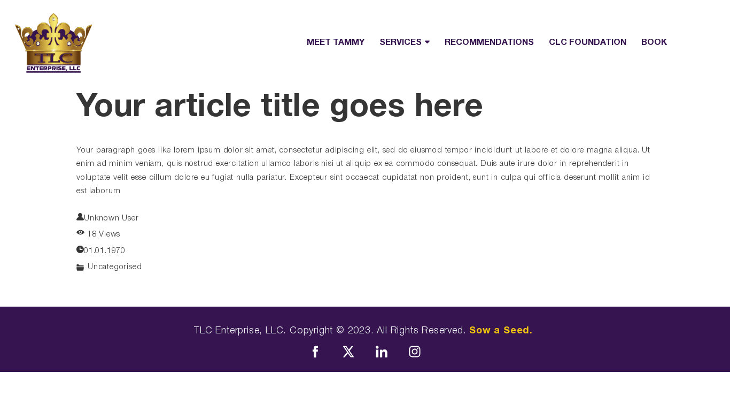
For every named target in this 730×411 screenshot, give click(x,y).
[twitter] (348, 352)
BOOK (654, 43)
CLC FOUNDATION (587, 43)
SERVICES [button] (400, 43)
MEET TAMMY (335, 43)
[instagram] (415, 352)
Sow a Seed (499, 331)
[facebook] (315, 352)
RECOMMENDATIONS (489, 43)
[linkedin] (382, 352)
